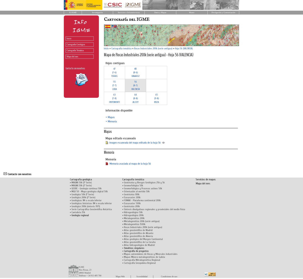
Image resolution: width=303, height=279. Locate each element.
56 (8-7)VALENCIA (135, 85)
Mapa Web (120, 276)
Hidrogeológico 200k (134, 215)
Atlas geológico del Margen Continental (143, 239)
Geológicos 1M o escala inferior (87, 200)
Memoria (112, 121)
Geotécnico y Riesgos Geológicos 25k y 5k (144, 182)
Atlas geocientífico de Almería (138, 236)
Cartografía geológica (81, 179)
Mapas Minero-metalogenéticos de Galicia (144, 257)
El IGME (73, 12)
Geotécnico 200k (132, 206)
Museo (191, 12)
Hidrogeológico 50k (133, 212)
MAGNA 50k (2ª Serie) (82, 185)
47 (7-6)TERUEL (114, 72)
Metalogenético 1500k (134, 224)
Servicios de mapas (206, 179)
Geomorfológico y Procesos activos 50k (143, 188)
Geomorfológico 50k (133, 185)
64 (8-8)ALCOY (136, 98)
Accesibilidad (141, 276)
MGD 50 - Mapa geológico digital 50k (90, 191)
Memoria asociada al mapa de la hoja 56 (130, 163)
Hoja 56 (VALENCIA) (184, 48)
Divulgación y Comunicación (223, 12)
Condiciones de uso (169, 276)
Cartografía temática (121, 48)
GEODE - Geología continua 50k (87, 188)
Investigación (97, 12)
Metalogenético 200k (134, 218)
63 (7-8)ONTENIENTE (114, 98)
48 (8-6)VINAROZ (136, 72)
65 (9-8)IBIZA (156, 98)
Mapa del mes (72, 56)
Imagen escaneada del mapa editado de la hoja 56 (135, 142)
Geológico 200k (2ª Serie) (83, 197)
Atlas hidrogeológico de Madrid (139, 245)
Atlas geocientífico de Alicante (138, 233)
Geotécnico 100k (131, 194)
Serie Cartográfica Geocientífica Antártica (92, 209)
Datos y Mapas (160, 12)
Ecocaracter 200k (132, 197)
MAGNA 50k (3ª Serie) (82, 182)
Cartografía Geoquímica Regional (140, 262)
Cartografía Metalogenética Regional (142, 259)
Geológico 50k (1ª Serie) (83, 194)
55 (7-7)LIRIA (114, 85)
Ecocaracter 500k (132, 203)
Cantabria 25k (78, 212)
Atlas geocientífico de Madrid (138, 230)
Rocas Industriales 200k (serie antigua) (153, 48)
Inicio (69, 38)
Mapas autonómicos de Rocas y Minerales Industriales (150, 254)
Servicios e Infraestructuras (129, 12)
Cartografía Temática (75, 50)
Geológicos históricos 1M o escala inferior (92, 203)
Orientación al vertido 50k (137, 191)
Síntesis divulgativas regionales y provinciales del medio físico (154, 209)
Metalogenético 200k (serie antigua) (142, 221)
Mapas (111, 117)
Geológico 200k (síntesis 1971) (86, 206)
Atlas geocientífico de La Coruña (140, 242)
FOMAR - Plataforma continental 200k (142, 200)
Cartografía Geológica (76, 44)
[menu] (79, 47)
